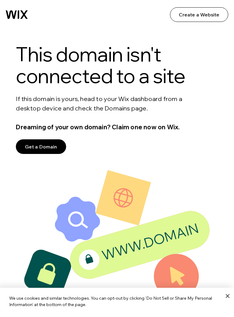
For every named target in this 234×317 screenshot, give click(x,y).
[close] (227, 296)
